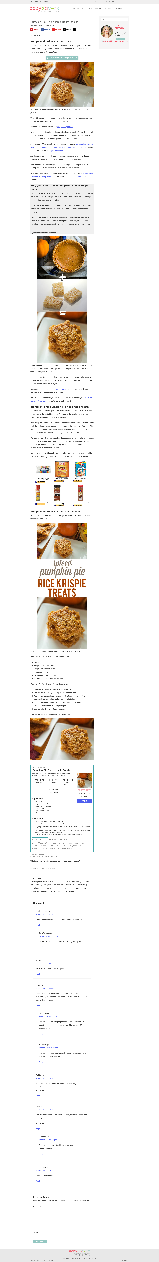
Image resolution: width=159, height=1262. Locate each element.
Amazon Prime (60, 389)
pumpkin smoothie (55, 151)
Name (36, 1224)
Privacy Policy (125, 1260)
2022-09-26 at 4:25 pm (45, 914)
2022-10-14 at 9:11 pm (45, 988)
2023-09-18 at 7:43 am (45, 1170)
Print (84, 801)
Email (36, 1232)
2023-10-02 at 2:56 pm (48, 1140)
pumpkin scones (60, 147)
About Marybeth (36, 1)
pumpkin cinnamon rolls (77, 147)
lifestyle (53, 870)
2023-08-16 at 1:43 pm (45, 1078)
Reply (38, 925)
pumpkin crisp (47, 147)
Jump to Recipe (38, 35)
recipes (37, 17)
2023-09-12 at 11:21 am (48, 936)
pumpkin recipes (44, 868)
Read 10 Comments (50, 25)
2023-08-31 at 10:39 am (48, 1048)
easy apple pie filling (65, 127)
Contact (46, 1)
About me (120, 38)
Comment (37, 1206)
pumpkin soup (78, 176)
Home (32, 17)
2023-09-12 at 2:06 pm (45, 1110)
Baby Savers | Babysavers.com (44, 9)
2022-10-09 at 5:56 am (45, 964)
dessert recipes (44, 870)
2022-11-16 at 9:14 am (48, 1017)
